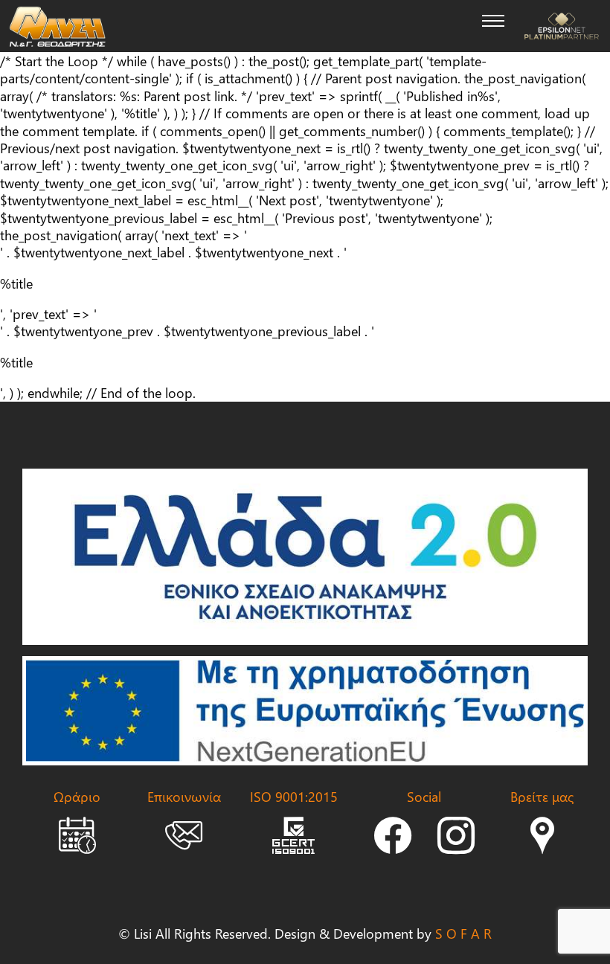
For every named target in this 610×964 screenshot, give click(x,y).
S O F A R (463, 933)
